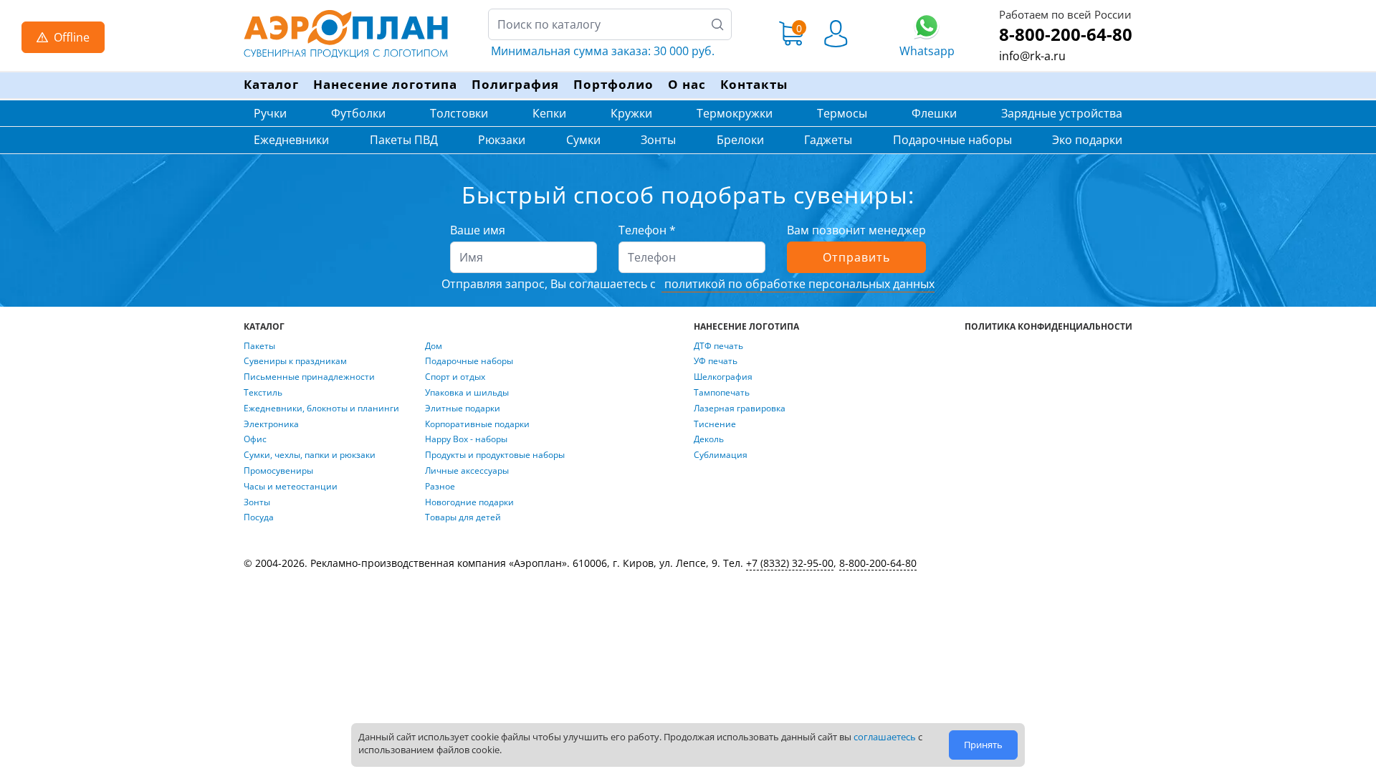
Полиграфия (515, 84)
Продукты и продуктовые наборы (495, 455)
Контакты (754, 84)
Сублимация (720, 455)
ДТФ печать (718, 346)
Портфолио (613, 84)
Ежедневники (291, 140)
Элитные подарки (462, 408)
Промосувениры (278, 471)
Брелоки (740, 140)
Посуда (259, 517)
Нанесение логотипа (385, 84)
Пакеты (259, 346)
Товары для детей (463, 517)
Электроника (271, 424)
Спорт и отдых (455, 377)
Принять (983, 744)
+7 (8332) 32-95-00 (789, 563)
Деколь (709, 439)
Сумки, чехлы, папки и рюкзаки (310, 455)
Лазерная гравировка (739, 408)
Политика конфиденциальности (1048, 327)
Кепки (549, 113)
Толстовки (459, 113)
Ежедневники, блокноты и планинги (321, 408)
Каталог (271, 84)
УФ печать (715, 361)
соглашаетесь (885, 736)
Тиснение (715, 424)
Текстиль (263, 392)
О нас (687, 84)
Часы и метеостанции (291, 486)
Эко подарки (1087, 140)
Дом (433, 346)
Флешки (934, 113)
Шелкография (723, 377)
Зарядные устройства (1061, 113)
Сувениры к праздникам (295, 361)
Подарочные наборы (952, 140)
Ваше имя (477, 230)
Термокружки (735, 113)
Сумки (583, 140)
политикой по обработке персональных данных (798, 284)
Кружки (631, 113)
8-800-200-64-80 (1065, 34)
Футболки (358, 113)
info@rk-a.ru (1032, 56)
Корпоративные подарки (477, 424)
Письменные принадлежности (309, 377)
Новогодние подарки (469, 502)
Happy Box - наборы (466, 439)
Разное (440, 486)
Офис (255, 439)
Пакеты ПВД (404, 140)
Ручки (270, 113)
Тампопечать (722, 392)
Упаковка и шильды (467, 392)
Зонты (658, 140)
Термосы (842, 113)
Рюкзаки (501, 140)
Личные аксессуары (467, 471)
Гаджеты (828, 140)
